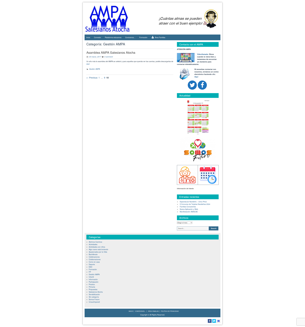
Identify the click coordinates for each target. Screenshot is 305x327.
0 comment (108, 56)
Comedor (97, 37)
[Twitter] (192, 85)
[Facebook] (202, 85)
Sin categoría (94, 297)
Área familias (153, 311)
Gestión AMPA (94, 69)
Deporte (92, 264)
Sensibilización (94, 294)
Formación (143, 37)
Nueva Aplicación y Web (189, 209)
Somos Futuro (94, 299)
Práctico (92, 284)
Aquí (196, 76)
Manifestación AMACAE (189, 211)
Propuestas (93, 289)
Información (93, 279)
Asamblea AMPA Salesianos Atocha (110, 52)
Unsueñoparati (94, 302)
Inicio (88, 37)
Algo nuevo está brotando (98, 249)
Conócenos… (130, 37)
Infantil (91, 277)
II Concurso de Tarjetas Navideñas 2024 (195, 204)
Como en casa (94, 262)
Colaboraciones (95, 259)
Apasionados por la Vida (98, 252)
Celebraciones (94, 257)
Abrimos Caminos (95, 242)
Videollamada (202, 54)
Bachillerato (93, 254)
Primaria (92, 287)
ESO (90, 267)
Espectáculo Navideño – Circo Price (193, 201)
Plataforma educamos (113, 37)
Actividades (93, 244)
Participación (93, 282)
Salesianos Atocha (96, 292)
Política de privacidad (170, 311)
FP (90, 272)
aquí (88, 64)
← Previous (91, 77)
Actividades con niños (97, 247)
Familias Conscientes (188, 206)
